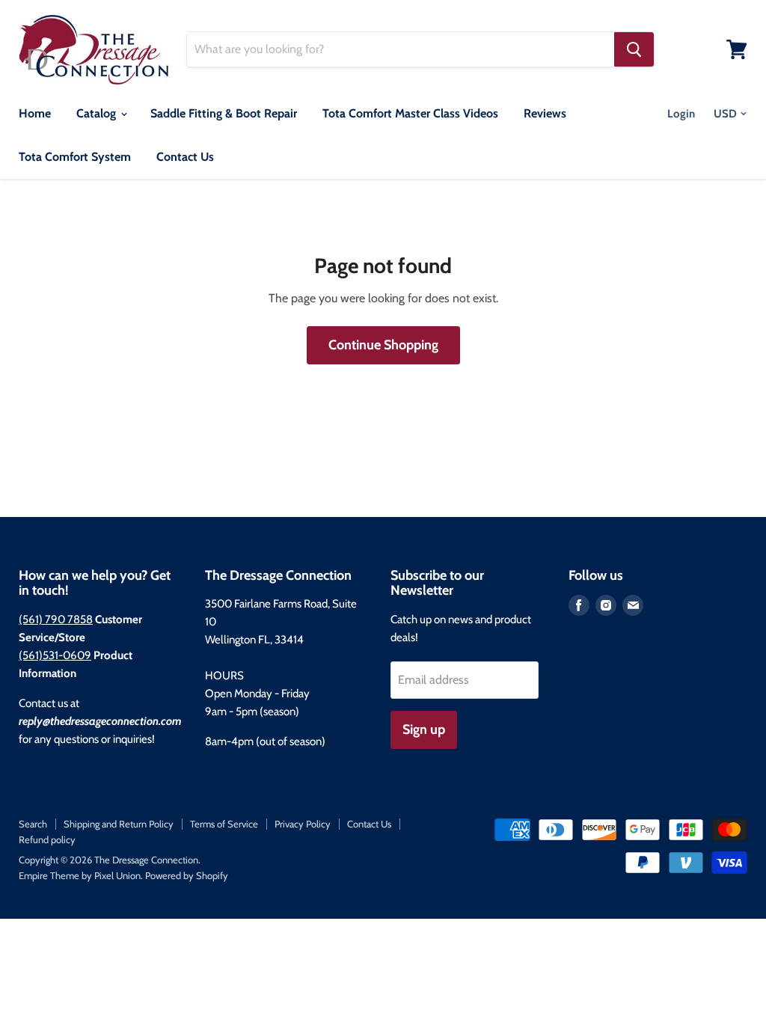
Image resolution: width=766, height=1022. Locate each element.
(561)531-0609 (55, 655)
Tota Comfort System (75, 157)
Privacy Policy (303, 824)
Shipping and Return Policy (119, 824)
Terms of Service (224, 824)
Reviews (545, 113)
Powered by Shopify (186, 875)
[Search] (634, 49)
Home (35, 113)
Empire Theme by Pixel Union (80, 875)
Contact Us (185, 157)
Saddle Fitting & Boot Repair (223, 113)
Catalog (97, 113)
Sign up (423, 729)
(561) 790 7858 (56, 619)
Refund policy (47, 839)
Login (681, 113)
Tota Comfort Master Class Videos (410, 113)
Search (33, 824)
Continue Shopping (383, 345)
